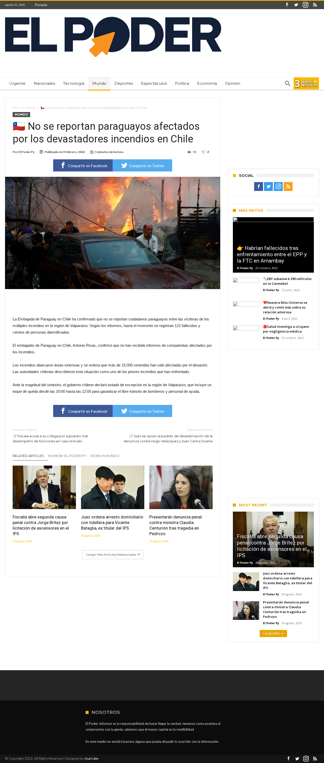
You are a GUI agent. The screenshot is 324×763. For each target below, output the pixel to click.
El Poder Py (26, 152)
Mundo (30, 108)
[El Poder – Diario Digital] (113, 16)
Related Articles (28, 456)
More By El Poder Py (67, 456)
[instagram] (305, 5)
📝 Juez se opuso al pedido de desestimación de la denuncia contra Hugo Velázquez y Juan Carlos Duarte (168, 435)
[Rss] (315, 5)
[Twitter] (296, 5)
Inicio (16, 108)
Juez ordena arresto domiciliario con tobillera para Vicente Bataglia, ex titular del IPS (112, 522)
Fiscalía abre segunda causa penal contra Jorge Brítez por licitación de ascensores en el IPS (41, 525)
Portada (41, 5)
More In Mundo (104, 456)
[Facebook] (287, 5)
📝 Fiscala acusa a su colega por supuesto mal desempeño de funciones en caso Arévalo (50, 435)
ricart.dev (92, 758)
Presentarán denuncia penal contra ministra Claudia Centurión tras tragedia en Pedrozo (175, 525)
